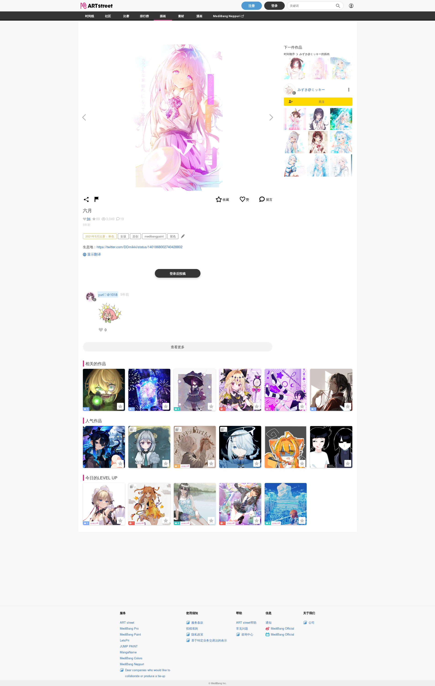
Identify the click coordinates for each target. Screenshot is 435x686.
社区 (108, 16)
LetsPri (124, 640)
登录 (274, 6)
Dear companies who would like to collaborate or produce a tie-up (147, 673)
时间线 (89, 16)
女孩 (123, 236)
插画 (163, 16)
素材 (181, 16)
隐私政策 (197, 634)
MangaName (128, 652)
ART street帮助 (246, 622)
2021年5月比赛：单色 (99, 236)
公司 (311, 622)
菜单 (348, 89)
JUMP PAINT (129, 646)
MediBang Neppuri (230, 16)
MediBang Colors (131, 658)
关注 (321, 101)
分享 (86, 199)
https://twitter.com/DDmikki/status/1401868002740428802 (139, 246)
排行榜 (144, 16)
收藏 (226, 199)
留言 (269, 199)
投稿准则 (192, 628)
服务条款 (197, 622)
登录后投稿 (178, 273)
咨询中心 (247, 634)
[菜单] (351, 6)
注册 (251, 6)
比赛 (126, 16)
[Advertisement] (218, 568)
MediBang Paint (130, 634)
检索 (338, 5)
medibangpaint (154, 236)
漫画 (199, 16)
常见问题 (242, 628)
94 (88, 218)
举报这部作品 (96, 199)
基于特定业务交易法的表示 (209, 640)
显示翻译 (94, 254)
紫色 (173, 236)
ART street (127, 622)
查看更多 (178, 346)
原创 (135, 236)
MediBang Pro (129, 628)
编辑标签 (182, 236)
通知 (269, 622)
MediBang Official (282, 628)
